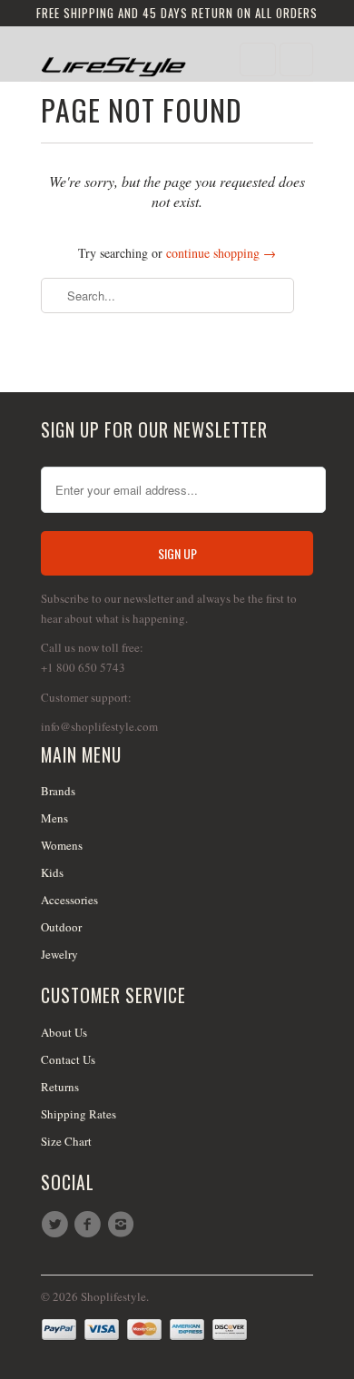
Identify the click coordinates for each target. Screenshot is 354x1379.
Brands (58, 791)
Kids (52, 872)
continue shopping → (221, 252)
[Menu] (258, 59)
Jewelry (59, 954)
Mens (54, 818)
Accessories (69, 899)
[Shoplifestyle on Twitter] (57, 1224)
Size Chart (66, 1141)
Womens (62, 845)
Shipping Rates (78, 1114)
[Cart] (296, 59)
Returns (60, 1087)
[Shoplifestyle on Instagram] (123, 1224)
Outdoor (61, 927)
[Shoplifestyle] (113, 60)
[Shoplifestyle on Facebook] (90, 1224)
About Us (64, 1032)
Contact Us (68, 1059)
